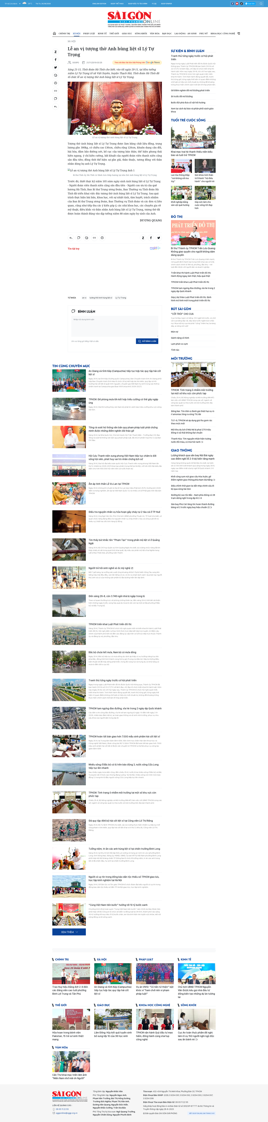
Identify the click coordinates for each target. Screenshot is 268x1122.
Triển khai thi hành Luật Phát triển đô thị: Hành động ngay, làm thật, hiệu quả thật (191, 274)
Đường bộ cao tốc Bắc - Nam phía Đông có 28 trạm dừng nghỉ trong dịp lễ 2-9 (193, 496)
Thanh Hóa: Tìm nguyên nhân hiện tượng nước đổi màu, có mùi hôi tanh (191, 440)
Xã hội (76, 33)
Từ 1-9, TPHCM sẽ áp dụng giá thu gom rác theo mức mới (191, 422)
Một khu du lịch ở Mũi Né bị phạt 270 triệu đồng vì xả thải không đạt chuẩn (191, 431)
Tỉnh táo (175, 350)
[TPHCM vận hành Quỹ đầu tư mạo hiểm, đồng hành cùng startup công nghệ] (155, 1019)
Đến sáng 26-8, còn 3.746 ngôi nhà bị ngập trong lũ (117, 596)
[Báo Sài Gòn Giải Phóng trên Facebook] (232, 3)
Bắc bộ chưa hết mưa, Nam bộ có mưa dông (112, 652)
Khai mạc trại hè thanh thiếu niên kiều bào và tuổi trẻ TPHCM (191, 153)
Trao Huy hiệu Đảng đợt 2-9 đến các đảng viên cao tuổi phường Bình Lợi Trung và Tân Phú (70, 990)
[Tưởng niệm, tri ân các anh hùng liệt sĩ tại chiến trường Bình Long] (69, 858)
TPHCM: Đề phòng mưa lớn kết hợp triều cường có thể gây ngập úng (123, 401)
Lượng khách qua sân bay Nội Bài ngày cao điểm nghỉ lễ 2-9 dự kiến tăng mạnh (193, 457)
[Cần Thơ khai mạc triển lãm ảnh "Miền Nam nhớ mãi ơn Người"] (71, 1061)
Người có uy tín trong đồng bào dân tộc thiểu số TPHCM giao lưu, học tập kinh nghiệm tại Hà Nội (124, 878)
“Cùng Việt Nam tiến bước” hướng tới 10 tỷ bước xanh (118, 904)
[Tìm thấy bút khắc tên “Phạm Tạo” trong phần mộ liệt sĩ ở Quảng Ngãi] (69, 549)
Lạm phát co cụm (179, 344)
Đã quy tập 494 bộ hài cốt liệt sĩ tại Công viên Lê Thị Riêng (121, 820)
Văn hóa (154, 33)
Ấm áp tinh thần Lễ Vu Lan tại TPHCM (109, 483)
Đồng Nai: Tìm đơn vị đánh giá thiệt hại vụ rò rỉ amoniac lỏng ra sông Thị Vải (192, 413)
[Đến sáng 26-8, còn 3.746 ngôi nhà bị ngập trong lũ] (69, 606)
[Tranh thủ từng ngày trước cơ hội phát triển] (69, 690)
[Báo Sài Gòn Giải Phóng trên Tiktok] (241, 3)
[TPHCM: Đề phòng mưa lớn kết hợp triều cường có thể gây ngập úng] (69, 409)
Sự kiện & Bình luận (187, 50)
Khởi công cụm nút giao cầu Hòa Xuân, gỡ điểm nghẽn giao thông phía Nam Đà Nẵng (192, 478)
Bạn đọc (167, 33)
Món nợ (174, 331)
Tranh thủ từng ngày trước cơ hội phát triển (113, 680)
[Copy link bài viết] (55, 91)
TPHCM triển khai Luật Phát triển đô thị (110, 624)
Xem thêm (238, 33)
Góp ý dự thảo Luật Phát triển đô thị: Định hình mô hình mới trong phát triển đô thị (191, 299)
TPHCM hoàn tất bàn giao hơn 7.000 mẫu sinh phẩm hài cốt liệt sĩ (124, 736)
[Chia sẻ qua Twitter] (55, 67)
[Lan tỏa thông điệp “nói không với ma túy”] (181, 166)
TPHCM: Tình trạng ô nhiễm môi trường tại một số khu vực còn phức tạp (122, 794)
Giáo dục (127, 33)
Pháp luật (89, 33)
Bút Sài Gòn (181, 308)
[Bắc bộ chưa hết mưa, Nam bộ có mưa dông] (69, 662)
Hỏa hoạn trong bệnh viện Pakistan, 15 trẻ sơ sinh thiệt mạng (68, 1036)
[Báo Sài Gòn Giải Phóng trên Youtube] (237, 3)
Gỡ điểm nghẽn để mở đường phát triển (190, 90)
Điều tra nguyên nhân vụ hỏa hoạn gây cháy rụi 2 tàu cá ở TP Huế (124, 511)
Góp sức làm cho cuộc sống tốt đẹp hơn (203, 205)
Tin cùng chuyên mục (71, 365)
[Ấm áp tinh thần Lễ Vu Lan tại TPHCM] (69, 493)
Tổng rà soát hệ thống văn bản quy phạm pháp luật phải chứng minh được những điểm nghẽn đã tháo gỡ (123, 429)
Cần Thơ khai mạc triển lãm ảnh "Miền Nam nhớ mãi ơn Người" (69, 1076)
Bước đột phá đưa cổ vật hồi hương (188, 102)
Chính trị (64, 33)
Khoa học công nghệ (223, 33)
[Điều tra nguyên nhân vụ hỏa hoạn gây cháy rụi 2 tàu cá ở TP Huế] (69, 521)
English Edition (99, 4)
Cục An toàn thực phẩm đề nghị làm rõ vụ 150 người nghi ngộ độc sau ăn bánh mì (196, 1036)
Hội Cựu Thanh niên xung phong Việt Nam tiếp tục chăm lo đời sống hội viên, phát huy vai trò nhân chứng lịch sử (122, 457)
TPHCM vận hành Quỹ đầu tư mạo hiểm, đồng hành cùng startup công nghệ (154, 1036)
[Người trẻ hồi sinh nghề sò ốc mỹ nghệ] (69, 577)
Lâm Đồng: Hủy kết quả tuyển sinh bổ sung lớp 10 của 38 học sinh (113, 1034)
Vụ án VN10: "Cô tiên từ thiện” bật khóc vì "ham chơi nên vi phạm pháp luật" (155, 990)
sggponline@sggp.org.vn (66, 1113)
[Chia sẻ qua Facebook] (55, 59)
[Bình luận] (55, 99)
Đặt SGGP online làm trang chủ (202, 1113)
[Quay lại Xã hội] (55, 106)
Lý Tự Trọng (120, 297)
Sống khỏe (141, 33)
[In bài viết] (55, 83)
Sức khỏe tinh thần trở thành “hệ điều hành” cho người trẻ (204, 178)
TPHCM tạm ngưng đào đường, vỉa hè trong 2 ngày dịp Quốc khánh (125, 708)
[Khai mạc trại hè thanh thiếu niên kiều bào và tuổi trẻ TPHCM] (193, 136)
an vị (84, 297)
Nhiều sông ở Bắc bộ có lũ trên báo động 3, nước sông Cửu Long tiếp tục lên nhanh (124, 766)
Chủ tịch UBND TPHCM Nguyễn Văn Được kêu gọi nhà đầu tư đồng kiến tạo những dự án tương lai (196, 992)
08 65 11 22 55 (62, 1109)
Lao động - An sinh (185, 33)
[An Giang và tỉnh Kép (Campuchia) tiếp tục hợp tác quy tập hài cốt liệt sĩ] (69, 380)
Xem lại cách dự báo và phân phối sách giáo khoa (192, 110)
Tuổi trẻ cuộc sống (188, 120)
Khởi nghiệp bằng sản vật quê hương (180, 203)
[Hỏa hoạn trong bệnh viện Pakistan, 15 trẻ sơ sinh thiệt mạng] (71, 1019)
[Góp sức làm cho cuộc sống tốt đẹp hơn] (205, 193)
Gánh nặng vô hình (180, 338)
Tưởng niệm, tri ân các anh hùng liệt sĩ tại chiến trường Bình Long (124, 848)
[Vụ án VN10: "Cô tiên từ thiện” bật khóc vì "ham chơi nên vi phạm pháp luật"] (155, 973)
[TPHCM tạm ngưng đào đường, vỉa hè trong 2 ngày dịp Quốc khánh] (69, 718)
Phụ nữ (203, 33)
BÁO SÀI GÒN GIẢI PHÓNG (134, 19)
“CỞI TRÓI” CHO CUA (182, 313)
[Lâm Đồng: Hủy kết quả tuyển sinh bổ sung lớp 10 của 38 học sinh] (113, 1019)
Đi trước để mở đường (182, 96)
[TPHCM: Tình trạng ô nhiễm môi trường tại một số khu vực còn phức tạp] (69, 802)
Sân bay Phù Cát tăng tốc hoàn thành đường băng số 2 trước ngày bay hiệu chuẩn (192, 506)
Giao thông (181, 450)
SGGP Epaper (166, 4)
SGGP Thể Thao (117, 4)
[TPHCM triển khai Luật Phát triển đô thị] (69, 634)
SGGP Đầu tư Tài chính (137, 4)
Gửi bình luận (149, 341)
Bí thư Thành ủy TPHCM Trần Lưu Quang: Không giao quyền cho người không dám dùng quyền (193, 252)
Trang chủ (54, 33)
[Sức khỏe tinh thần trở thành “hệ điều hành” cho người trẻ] (205, 166)
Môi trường (181, 358)
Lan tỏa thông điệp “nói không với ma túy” (180, 178)
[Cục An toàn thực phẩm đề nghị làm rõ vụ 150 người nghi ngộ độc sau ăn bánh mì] (197, 1019)
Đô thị (176, 216)
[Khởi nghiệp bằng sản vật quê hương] (181, 193)
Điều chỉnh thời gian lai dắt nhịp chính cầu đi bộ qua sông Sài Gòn (192, 487)
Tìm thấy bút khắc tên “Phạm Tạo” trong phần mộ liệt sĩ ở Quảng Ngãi (124, 542)
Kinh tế (102, 33)
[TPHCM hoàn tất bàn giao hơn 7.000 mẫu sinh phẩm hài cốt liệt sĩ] (69, 746)
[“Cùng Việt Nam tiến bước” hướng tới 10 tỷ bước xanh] (69, 914)
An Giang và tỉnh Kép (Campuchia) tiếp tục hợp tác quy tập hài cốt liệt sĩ (125, 373)
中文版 (154, 4)
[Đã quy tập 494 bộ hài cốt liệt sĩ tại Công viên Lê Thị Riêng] (69, 830)
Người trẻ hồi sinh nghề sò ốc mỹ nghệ (110, 568)
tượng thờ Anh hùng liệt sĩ (101, 297)
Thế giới (114, 33)
